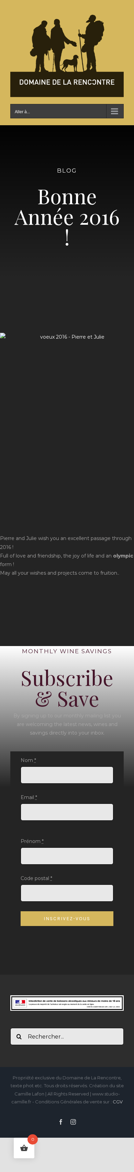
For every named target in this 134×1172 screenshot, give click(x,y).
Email (29, 797)
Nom (28, 760)
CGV (118, 1101)
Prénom (32, 841)
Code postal (36, 878)
